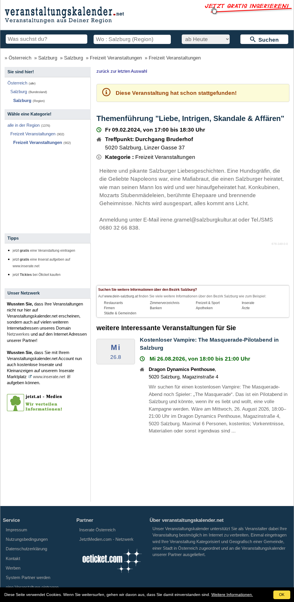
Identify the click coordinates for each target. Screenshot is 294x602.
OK (282, 595)
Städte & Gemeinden (120, 313)
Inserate (248, 303)
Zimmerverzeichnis (164, 303)
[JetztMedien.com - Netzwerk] (35, 409)
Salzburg (47, 58)
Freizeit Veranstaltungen (116, 58)
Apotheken (204, 308)
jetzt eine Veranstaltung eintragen (44, 251)
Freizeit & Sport (208, 303)
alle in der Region (23, 125)
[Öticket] (111, 574)
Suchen (267, 40)
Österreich (20, 58)
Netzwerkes (18, 334)
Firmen (109, 308)
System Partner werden (28, 577)
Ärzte (246, 308)
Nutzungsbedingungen (27, 539)
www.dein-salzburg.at (121, 296)
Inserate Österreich (97, 529)
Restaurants (113, 303)
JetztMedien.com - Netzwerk (106, 539)
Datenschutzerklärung (26, 548)
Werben (13, 568)
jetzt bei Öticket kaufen (37, 275)
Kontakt (13, 558)
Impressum (16, 529)
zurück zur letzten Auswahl (121, 71)
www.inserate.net (49, 376)
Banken (156, 308)
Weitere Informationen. (232, 594)
